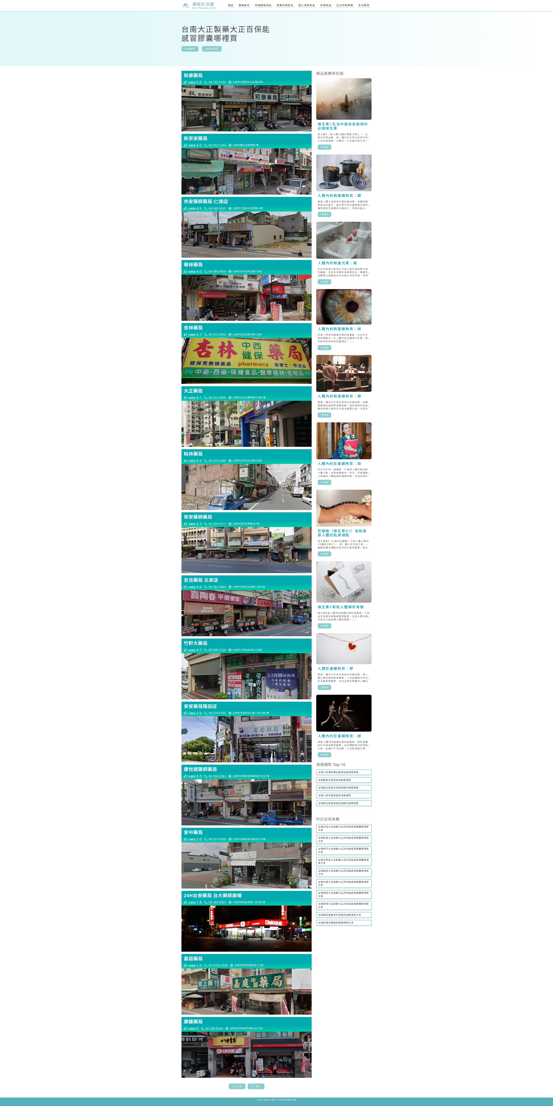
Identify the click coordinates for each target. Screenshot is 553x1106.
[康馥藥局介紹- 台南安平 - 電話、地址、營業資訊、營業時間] (246, 1024)
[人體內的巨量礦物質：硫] (344, 454)
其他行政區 (212, 48)
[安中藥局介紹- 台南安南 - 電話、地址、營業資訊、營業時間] (246, 835)
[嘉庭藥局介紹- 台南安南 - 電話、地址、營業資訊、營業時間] (246, 961)
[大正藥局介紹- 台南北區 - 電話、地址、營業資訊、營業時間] (246, 393)
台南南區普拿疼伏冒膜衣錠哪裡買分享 (339, 915)
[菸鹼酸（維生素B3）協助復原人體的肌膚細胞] (344, 524)
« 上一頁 (237, 1086)
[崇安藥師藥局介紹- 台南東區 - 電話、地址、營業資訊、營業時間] (246, 519)
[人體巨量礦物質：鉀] (344, 662)
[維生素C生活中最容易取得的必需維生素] (344, 115)
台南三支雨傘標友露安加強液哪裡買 (338, 772)
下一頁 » (256, 1086)
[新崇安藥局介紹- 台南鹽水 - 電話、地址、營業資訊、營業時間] (246, 141)
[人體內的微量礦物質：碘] (344, 387)
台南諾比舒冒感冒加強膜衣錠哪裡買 (338, 803)
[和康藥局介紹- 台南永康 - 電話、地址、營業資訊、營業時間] (246, 78)
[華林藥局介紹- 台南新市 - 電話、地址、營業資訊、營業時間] (246, 267)
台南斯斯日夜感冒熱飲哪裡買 (334, 780)
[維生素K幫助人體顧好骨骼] (344, 596)
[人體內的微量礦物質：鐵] (344, 186)
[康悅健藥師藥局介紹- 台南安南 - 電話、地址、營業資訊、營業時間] (246, 772)
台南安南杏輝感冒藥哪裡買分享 (336, 922)
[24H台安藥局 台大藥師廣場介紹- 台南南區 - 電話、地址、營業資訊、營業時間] (246, 898)
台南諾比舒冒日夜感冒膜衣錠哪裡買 (338, 787)
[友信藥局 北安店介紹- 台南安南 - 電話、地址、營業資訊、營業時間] (246, 582)
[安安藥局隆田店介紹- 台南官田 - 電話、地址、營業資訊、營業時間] (246, 709)
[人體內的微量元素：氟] (344, 254)
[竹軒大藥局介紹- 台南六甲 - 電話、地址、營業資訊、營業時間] (246, 646)
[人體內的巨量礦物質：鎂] (344, 727)
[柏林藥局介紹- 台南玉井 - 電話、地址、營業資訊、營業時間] (246, 456)
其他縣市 (190, 48)
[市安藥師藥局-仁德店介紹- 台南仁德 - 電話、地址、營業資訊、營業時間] (246, 204)
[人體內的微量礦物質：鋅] (344, 321)
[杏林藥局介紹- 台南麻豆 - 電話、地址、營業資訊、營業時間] (246, 330)
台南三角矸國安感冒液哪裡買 (334, 795)
